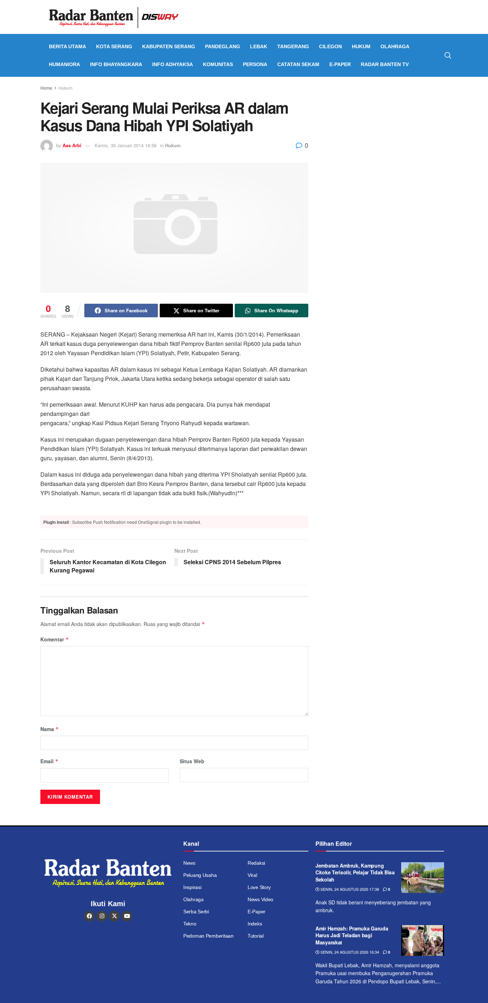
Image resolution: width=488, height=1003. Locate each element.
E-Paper (340, 64)
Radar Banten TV (385, 64)
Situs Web (192, 761)
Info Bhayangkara (116, 64)
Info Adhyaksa (172, 64)
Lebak (258, 46)
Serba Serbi (196, 911)
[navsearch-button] (448, 55)
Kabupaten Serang (168, 46)
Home (46, 88)
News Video (260, 899)
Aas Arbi (72, 145)
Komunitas (218, 64)
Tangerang (293, 46)
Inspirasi (192, 887)
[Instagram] (101, 916)
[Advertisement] (386, 138)
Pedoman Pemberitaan (208, 936)
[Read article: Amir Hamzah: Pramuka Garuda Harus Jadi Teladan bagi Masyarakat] (422, 940)
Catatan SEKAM (298, 64)
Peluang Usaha (199, 875)
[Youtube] (126, 916)
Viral (252, 875)
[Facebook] (89, 916)
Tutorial (256, 936)
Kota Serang (114, 46)
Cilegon (330, 46)
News (189, 863)
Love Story (259, 887)
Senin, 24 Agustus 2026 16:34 (349, 952)
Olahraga (394, 46)
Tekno (189, 924)
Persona (255, 64)
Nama (49, 729)
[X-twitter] (114, 916)
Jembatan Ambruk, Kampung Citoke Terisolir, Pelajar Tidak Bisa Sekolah (355, 872)
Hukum (361, 46)
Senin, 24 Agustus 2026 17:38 (349, 889)
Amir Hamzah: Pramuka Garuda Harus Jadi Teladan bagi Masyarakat (351, 935)
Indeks (255, 924)
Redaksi (256, 863)
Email (49, 761)
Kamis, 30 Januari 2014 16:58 (125, 145)
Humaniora (64, 64)
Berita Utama (67, 46)
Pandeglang (222, 46)
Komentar (54, 639)
